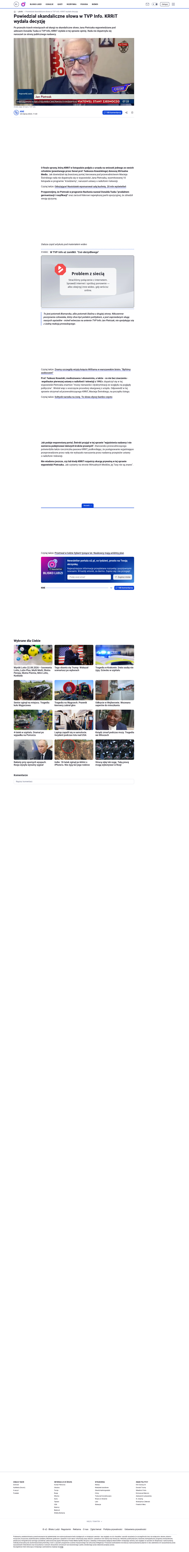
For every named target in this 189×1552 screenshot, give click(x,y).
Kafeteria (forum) (19, 1487)
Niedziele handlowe (102, 1487)
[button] (155, 4)
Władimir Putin (141, 1490)
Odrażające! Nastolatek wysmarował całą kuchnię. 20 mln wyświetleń (90, 186)
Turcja (56, 1490)
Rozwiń (87, 505)
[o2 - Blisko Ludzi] (25, 4)
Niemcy (56, 1507)
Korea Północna (59, 1485)
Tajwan (56, 1502)
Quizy (60, 4)
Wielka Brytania (59, 1513)
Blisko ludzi (36, 4)
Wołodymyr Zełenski (143, 1502)
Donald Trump (141, 1487)
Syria (56, 1499)
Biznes (95, 4)
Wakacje (98, 1504)
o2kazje (49, 4)
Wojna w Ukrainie (101, 1499)
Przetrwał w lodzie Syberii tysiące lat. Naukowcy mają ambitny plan (89, 553)
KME (22, 111)
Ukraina (57, 1487)
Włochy (56, 1496)
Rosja (56, 1493)
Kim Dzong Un (141, 1485)
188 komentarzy (113, 112)
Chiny (97, 1493)
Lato (96, 1502)
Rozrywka (71, 4)
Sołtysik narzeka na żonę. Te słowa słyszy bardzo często (83, 397)
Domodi (16, 1485)
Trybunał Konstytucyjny (103, 1496)
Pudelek (16, 1493)
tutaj (61, 1547)
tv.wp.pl (16, 1490)
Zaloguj (165, 4)
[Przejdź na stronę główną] (16, 6)
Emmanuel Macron (142, 1493)
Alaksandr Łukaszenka (144, 1496)
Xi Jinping (139, 1499)
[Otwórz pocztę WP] (147, 4)
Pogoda (84, 4)
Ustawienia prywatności (135, 1529)
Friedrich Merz (141, 1504)
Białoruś (57, 1510)
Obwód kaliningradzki (102, 1490)
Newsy (97, 1485)
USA (55, 1504)
